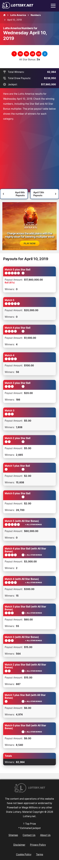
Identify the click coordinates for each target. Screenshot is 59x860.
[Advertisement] (29, 152)
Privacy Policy (38, 844)
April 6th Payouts (20, 194)
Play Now (29, 243)
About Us (45, 835)
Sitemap (13, 835)
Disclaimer (19, 844)
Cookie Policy (23, 854)
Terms (39, 854)
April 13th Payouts (38, 194)
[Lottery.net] (17, 7)
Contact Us (29, 835)
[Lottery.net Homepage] (4, 15)
